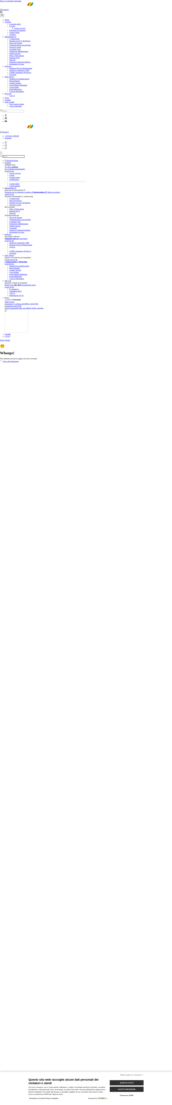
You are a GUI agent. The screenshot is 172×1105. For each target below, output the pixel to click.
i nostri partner (14, 186)
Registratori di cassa (16, 64)
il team (11, 175)
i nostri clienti (14, 184)
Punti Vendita (5, 340)
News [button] (7, 298)
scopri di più (9, 171)
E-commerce (14, 289)
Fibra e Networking (16, 56)
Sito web (8, 94)
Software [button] (8, 234)
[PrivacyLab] (102, 1098)
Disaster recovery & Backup (19, 41)
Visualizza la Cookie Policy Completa (43, 1098)
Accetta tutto (127, 1083)
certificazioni (14, 180)
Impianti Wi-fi (14, 58)
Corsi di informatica (16, 92)
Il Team (12, 26)
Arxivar (12, 247)
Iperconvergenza (15, 201)
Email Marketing (15, 89)
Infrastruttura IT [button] (10, 188)
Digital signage (14, 54)
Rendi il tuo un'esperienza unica (20, 285)
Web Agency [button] (9, 255)
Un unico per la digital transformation (15, 168)
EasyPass (12, 75)
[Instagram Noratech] (6, 146)
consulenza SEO (15, 291)
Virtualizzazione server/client (20, 45)
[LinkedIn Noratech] (6, 148)
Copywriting (14, 87)
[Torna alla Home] (18, 10)
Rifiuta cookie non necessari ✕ (131, 1075)
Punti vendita (9, 102)
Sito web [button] (8, 281)
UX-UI (12, 96)
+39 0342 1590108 (12, 136)
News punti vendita (16, 104)
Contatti (8, 100)
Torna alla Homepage (10, 361)
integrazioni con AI (16, 296)
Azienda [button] (8, 163)
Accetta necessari (126, 1089)
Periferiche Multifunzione (18, 51)
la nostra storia (14, 177)
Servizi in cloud (15, 47)
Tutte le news (10, 302)
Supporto (8, 138)
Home (7, 20)
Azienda (8, 22)
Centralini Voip (15, 49)
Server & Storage (15, 43)
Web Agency (9, 77)
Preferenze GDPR (126, 1095)
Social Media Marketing (18, 85)
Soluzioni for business (17, 30)
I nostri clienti (14, 32)
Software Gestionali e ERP (19, 70)
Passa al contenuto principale (10, 1)
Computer (13, 228)
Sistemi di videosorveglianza (19, 62)
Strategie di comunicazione (19, 79)
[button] (86, 12)
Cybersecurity (14, 39)
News (7, 98)
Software (8, 66)
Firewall (12, 60)
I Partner (12, 35)
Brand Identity (14, 81)
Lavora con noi (19, 28)
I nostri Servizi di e (16, 261)
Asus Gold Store (15, 106)
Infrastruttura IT (10, 37)
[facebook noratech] (6, 143)
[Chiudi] (2, 15)
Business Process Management (20, 68)
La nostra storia (15, 24)
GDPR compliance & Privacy (20, 73)
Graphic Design (15, 83)
